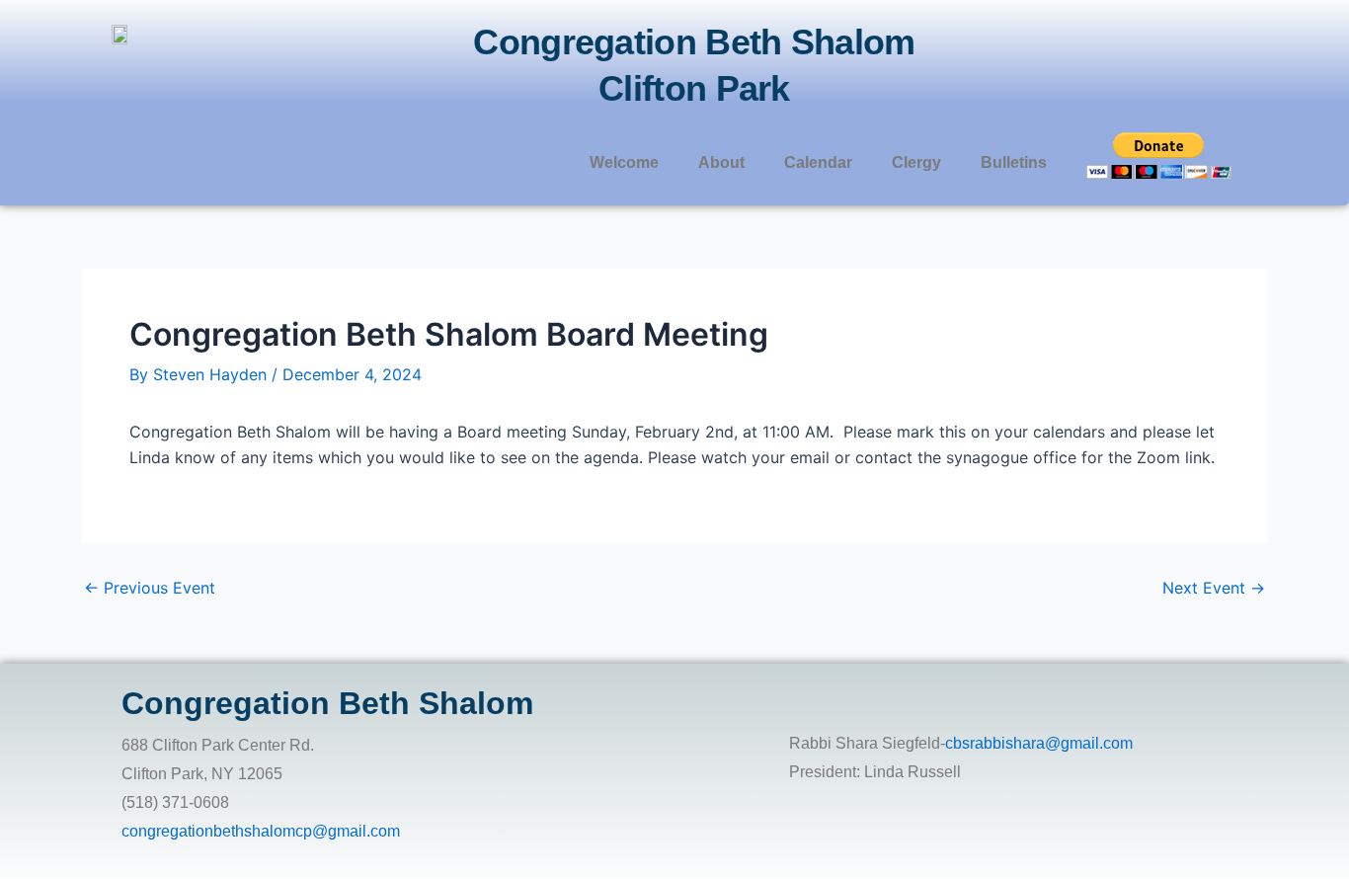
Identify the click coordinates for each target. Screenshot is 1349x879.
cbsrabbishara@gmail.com (1039, 743)
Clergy (916, 162)
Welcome (624, 162)
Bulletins (1014, 162)
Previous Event (149, 588)
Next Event (1213, 588)
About (721, 162)
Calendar (818, 162)
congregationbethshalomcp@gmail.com (260, 831)
